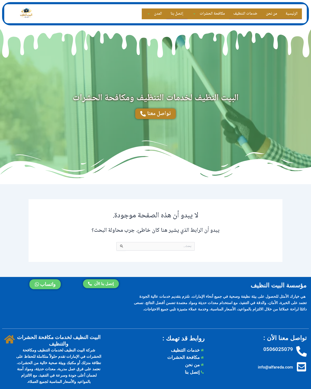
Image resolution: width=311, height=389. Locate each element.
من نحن (271, 13)
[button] (199, 13)
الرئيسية (292, 13)
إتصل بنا (177, 13)
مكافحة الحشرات (212, 13)
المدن (158, 13)
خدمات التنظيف (245, 13)
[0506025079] (301, 351)
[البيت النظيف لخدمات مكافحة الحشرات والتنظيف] (9, 339)
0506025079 (278, 349)
